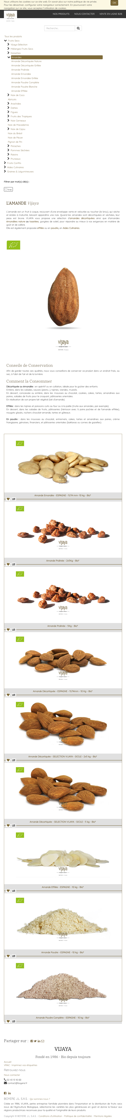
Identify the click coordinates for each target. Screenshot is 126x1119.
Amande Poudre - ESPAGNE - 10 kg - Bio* (62, 952)
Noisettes (16, 53)
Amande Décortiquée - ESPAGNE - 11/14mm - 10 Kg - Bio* (62, 691)
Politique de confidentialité (78, 1116)
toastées (34, 221)
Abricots (12, 99)
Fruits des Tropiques (21, 116)
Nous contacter (12, 1074)
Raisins (14, 154)
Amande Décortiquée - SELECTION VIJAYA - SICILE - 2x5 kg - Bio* (62, 756)
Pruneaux (16, 158)
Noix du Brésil (15, 133)
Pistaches (16, 146)
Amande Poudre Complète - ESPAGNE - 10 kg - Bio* (62, 1017)
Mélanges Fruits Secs (22, 48)
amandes (75, 218)
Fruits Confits (14, 163)
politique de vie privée (85, 1)
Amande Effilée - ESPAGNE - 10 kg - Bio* (63, 887)
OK (114, 2)
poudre (54, 228)
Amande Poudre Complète (25, 82)
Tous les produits (13, 36)
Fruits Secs (14, 40)
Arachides (16, 103)
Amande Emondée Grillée (24, 78)
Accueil (7, 1061)
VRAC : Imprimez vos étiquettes (20, 1065)
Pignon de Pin (15, 141)
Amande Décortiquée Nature (26, 61)
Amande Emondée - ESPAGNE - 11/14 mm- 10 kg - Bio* (62, 495)
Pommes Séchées (20, 150)
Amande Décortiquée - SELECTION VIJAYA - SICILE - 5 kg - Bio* (63, 821)
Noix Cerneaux (18, 120)
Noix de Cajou (18, 129)
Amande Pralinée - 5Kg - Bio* (62, 625)
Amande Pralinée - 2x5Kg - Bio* (62, 560)
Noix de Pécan (15, 137)
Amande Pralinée (20, 69)
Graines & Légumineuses (20, 171)
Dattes (14, 107)
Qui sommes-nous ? (40, 1098)
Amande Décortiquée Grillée (26, 65)
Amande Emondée (21, 73)
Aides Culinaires (15, 167)
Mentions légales (103, 1116)
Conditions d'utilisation (50, 1116)
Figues (14, 112)
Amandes (16, 57)
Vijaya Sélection (19, 44)
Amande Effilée (19, 90)
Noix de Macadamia (18, 124)
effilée (40, 228)
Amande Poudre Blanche (24, 86)
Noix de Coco (17, 95)
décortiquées (88, 218)
